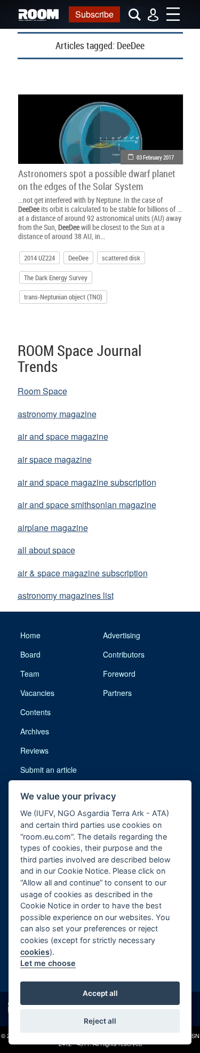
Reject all (100, 1021)
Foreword (119, 673)
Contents (35, 712)
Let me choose (48, 963)
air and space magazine (63, 436)
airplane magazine (53, 527)
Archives (34, 731)
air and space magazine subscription (87, 482)
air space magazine (55, 459)
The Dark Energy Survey (55, 277)
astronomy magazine (57, 414)
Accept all (100, 993)
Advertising (121, 635)
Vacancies (37, 692)
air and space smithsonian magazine (87, 504)
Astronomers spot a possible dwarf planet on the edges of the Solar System (96, 180)
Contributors (124, 654)
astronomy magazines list (66, 595)
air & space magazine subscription (83, 573)
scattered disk (121, 258)
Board (30, 654)
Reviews (34, 750)
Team (29, 673)
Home (30, 635)
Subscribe (94, 14)
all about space (46, 550)
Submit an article (48, 769)
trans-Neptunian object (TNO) (63, 297)
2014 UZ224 (39, 258)
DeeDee (78, 258)
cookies (35, 951)
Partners (117, 692)
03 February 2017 (155, 157)
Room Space (42, 391)
